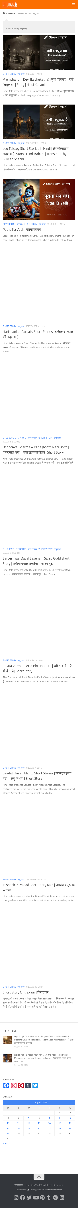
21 (49, 1128)
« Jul (5, 1143)
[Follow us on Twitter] (29, 1197)
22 (59, 1128)
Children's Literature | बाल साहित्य (20, 438)
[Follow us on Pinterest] (42, 1197)
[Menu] (73, 4)
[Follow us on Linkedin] (61, 1197)
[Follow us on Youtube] (35, 1197)
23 (70, 1128)
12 (28, 1123)
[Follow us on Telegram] (55, 1197)
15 (59, 1123)
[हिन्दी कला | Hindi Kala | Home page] (12, 4)
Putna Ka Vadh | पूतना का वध (22, 229)
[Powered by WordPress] (28, 1190)
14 (49, 1123)
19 (28, 1128)
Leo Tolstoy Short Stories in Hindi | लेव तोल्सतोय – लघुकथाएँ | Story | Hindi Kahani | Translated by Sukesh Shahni (37, 153)
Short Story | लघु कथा (13, 74)
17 (8, 1128)
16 (70, 1123)
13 (39, 1123)
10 (8, 1123)
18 (18, 1128)
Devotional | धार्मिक (12, 224)
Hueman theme (55, 1189)
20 (39, 1128)
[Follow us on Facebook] (22, 1197)
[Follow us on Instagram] (16, 1197)
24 (8, 1133)
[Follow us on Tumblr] (48, 1197)
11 (18, 1123)
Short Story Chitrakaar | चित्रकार (25, 992)
